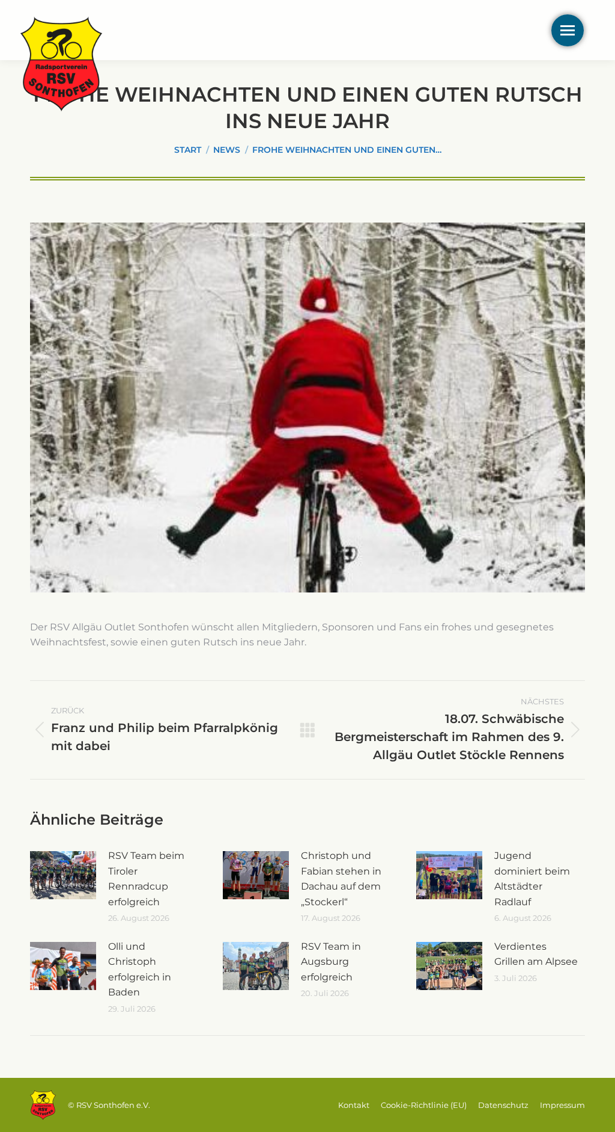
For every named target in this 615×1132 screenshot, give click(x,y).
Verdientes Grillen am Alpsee (536, 954)
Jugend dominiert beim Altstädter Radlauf (532, 879)
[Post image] (63, 875)
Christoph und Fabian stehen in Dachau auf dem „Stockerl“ (341, 879)
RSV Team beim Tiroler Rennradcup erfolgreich (146, 879)
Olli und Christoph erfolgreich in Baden (139, 969)
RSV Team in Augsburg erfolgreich (331, 962)
